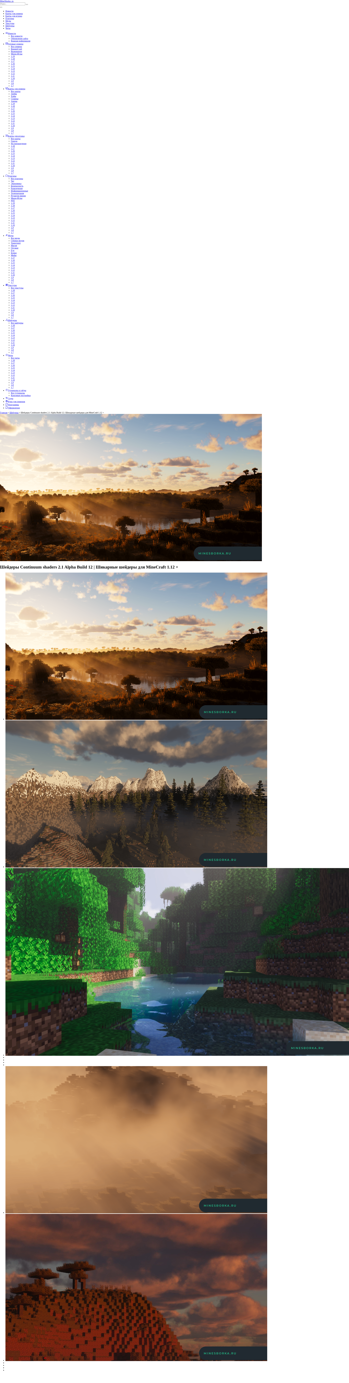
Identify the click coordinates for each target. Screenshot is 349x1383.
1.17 (13, 61)
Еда (12, 250)
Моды (8, 21)
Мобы (13, 255)
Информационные (19, 191)
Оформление (14, 408)
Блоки (14, 253)
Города (14, 141)
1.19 (13, 56)
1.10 (13, 78)
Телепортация (17, 193)
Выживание (16, 51)
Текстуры (9, 23)
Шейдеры (9, 26)
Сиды (10, 398)
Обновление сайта (19, 38)
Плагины (9, 18)
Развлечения (16, 188)
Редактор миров (18, 196)
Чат (12, 181)
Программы (13, 405)
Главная (3, 412)
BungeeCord (16, 49)
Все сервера (16, 46)
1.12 (13, 73)
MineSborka (6, 1)
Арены (14, 101)
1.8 (12, 83)
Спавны (14, 99)
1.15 (13, 66)
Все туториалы (18, 393)
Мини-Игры (16, 54)
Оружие (14, 248)
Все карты (15, 91)
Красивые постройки (21, 395)
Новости (9, 11)
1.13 (13, 71)
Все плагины (17, 178)
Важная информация (20, 41)
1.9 (12, 81)
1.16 (13, 64)
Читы (7, 28)
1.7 (12, 86)
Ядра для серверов (16, 401)
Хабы (13, 96)
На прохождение (18, 143)
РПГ (13, 201)
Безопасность (17, 186)
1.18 (13, 59)
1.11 (13, 76)
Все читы (15, 358)
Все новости (16, 36)
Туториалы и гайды (17, 390)
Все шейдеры (17, 323)
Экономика (16, 183)
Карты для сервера (14, 13)
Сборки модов (17, 240)
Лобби (14, 94)
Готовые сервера (15, 44)
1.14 (13, 68)
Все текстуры (17, 288)
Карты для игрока (13, 16)
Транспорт (16, 243)
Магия (14, 245)
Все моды (15, 238)
